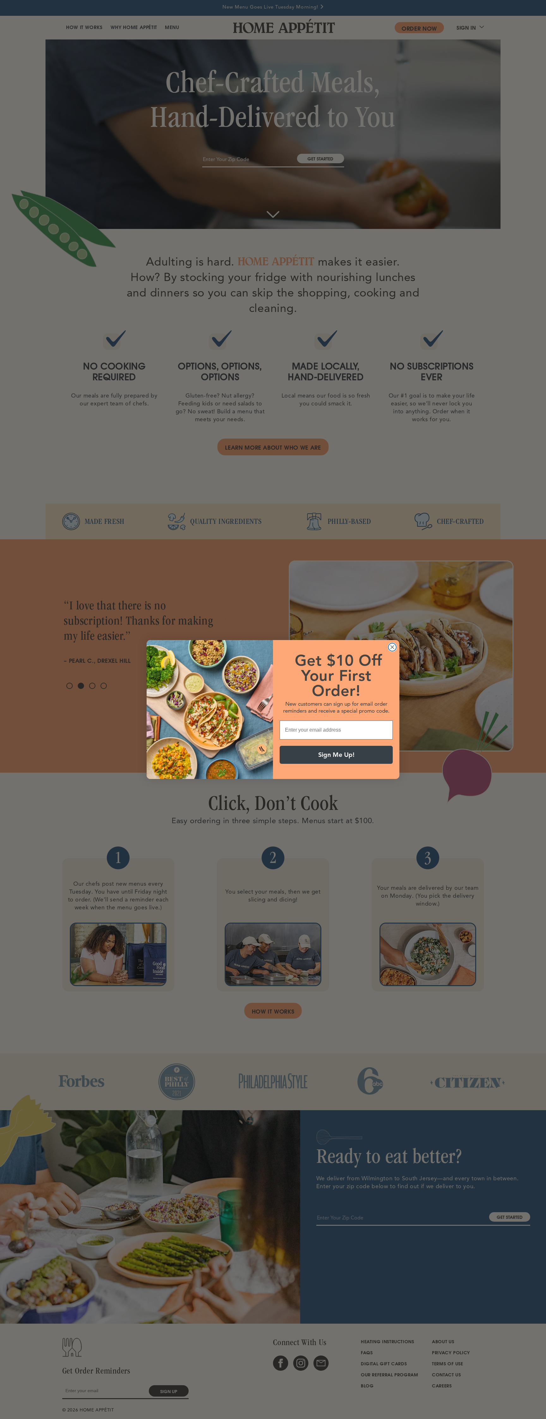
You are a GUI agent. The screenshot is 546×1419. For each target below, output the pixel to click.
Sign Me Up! (336, 755)
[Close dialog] (392, 647)
